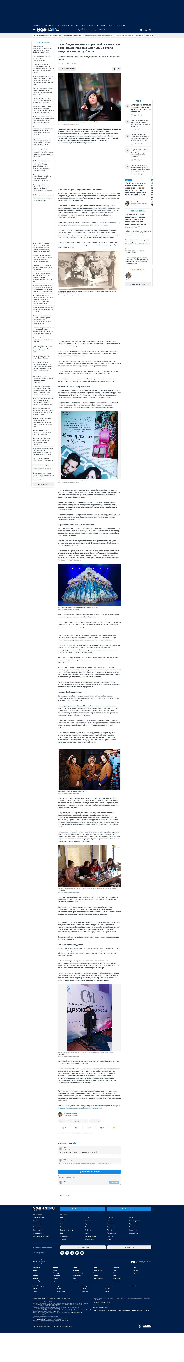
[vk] (67, 1253)
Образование (89, 1239)
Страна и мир (133, 1224)
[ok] (72, 1253)
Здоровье (63, 1239)
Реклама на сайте (39, 1218)
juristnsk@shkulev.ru (76, 1312)
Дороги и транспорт (67, 1230)
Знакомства (49, 25)
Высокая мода (95, 1121)
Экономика (133, 1230)
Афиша (83, 25)
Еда (61, 1233)
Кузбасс (61, 1121)
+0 (113, 1155)
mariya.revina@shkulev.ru (39, 1322)
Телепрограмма (73, 25)
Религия (110, 1236)
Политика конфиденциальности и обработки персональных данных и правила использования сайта (121, 1310)
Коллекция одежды (74, 1121)
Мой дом (88, 1230)
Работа (109, 1230)
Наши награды (38, 1227)
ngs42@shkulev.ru (54, 1311)
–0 (118, 1155)
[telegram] (62, 1253)
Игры (123, 25)
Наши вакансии (38, 1230)
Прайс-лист (36, 1221)
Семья (109, 1239)
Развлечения (111, 1233)
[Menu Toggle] (33, 30)
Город (62, 1227)
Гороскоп (90, 25)
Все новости (43, 43)
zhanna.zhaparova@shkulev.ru (41, 1319)
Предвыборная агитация (41, 1236)
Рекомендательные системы (101, 1307)
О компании (37, 1224)
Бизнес (62, 1221)
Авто (62, 1218)
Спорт (131, 1218)
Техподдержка (37, 1233)
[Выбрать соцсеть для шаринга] (119, 69)
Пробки (92, 30)
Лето (87, 1227)
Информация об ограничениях (101, 1302)
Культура (88, 1224)
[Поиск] (141, 30)
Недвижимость (38, 25)
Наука (87, 1233)
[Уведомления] (145, 30)
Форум (64, 25)
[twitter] (77, 1253)
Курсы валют (100, 25)
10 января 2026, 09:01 (64, 63)
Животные (64, 1236)
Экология (132, 1227)
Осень (109, 1221)
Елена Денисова (70, 1113)
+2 (113, 1167)
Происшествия (112, 1227)
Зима (87, 1218)
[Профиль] (150, 30)
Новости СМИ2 (64, 1195)
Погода (57, 25)
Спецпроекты (133, 1233)
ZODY (108, 25)
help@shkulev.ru (45, 1314)
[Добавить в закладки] (114, 69)
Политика (110, 1224)
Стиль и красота (134, 1221)
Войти (64, 1183)
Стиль (85, 1121)
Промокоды (115, 25)
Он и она (110, 1218)
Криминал (88, 1221)
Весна (62, 1224)
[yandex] (82, 1253)
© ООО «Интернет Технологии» (63, 1326)
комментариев (68, 69)
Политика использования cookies (102, 1305)
